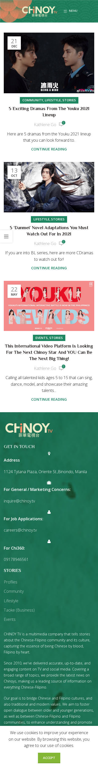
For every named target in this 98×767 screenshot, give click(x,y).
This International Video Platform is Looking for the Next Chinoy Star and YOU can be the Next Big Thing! (49, 353)
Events (41, 337)
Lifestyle (53, 100)
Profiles (10, 582)
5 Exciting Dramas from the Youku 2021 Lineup (49, 112)
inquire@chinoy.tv (19, 501)
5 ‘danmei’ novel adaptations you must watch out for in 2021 (49, 231)
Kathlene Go (45, 124)
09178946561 (16, 559)
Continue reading (49, 149)
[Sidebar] (6, 236)
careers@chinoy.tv (20, 530)
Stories (69, 100)
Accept (49, 757)
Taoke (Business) (19, 610)
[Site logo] (40, 11)
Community (32, 100)
